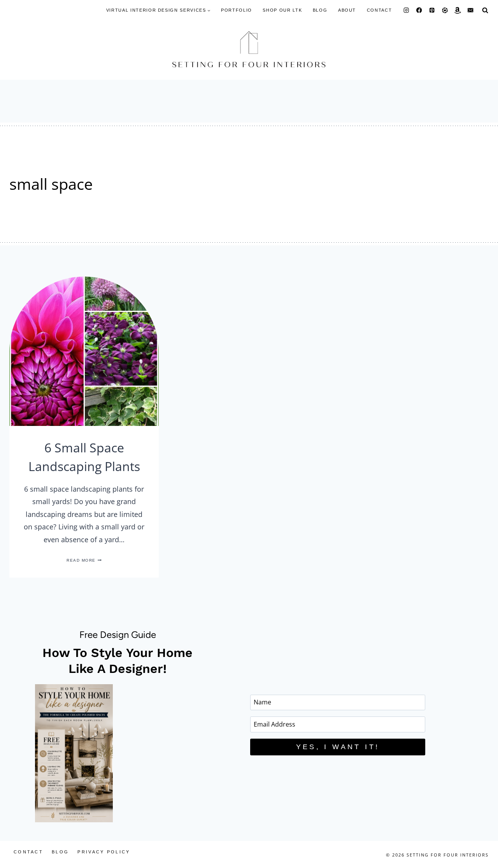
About (347, 10)
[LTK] (445, 10)
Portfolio (236, 10)
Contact (379, 10)
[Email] (470, 10)
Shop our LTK (282, 10)
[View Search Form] (485, 10)
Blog (320, 10)
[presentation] (84, 351)
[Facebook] (419, 10)
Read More (84, 560)
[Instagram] (406, 10)
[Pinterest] (432, 10)
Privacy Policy (103, 851)
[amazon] (457, 10)
